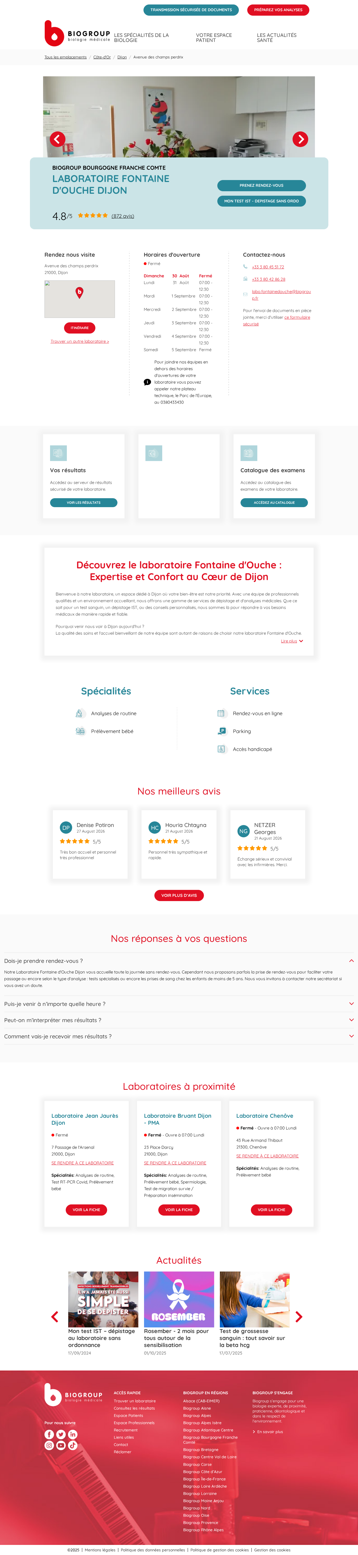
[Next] (300, 139)
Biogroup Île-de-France (204, 1478)
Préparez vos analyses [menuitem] (274, 8)
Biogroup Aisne (197, 1408)
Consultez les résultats (134, 1408)
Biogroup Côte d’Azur (202, 1471)
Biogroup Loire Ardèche (205, 1486)
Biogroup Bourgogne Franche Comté (210, 1440)
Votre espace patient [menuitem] (214, 38)
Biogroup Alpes (197, 1415)
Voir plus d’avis (179, 895)
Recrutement (126, 1430)
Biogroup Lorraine (200, 1493)
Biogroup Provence (200, 1522)
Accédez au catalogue (268, 501)
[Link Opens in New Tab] (49, 1434)
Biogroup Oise (196, 1515)
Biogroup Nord (196, 1508)
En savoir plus (270, 1431)
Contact (121, 1444)
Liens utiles (124, 1437)
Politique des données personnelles (153, 1549)
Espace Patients (128, 1415)
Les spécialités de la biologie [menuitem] (141, 38)
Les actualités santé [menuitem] (276, 38)
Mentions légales (100, 1549)
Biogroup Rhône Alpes (203, 1529)
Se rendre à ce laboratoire (82, 1163)
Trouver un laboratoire (135, 1400)
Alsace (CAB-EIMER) (201, 1400)
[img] (179, 139)
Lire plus (289, 641)
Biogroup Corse (197, 1464)
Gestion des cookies (272, 1549)
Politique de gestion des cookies (219, 1549)
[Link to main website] (77, 33)
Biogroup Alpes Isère (202, 1422)
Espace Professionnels (134, 1422)
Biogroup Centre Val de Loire (210, 1456)
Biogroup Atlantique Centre (208, 1430)
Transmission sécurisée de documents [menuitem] (187, 8)
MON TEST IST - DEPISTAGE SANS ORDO (258, 200)
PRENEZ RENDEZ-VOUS (250, 184)
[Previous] (56, 1316)
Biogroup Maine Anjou (203, 1500)
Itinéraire (76, 326)
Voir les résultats (75, 501)
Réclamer (122, 1451)
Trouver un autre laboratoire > (80, 341)
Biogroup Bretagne (200, 1449)
